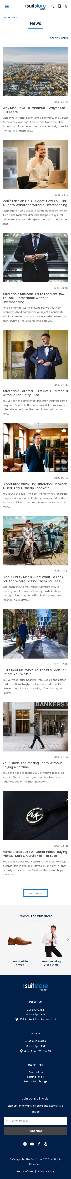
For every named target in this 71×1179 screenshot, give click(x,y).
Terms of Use (25, 1171)
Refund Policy (35, 1076)
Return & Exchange (35, 1081)
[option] (20, 945)
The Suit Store (34, 1159)
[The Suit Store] (35, 987)
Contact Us (35, 1072)
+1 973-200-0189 (35, 1041)
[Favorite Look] (59, 6)
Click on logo (35, 6)
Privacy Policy (46, 1171)
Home (6, 17)
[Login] (52, 6)
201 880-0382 (35, 1009)
